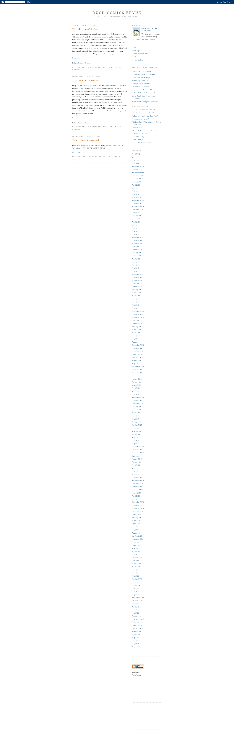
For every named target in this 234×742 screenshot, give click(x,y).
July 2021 (135, 530)
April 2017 (136, 412)
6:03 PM (114, 127)
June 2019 (135, 471)
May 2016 (135, 391)
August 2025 (136, 616)
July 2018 (135, 440)
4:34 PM (114, 156)
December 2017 (137, 428)
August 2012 (136, 271)
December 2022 (137, 560)
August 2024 (136, 594)
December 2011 (137, 246)
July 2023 (135, 576)
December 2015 (137, 376)
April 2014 (136, 332)
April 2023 (136, 567)
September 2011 (138, 237)
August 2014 (136, 342)
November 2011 (138, 243)
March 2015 (136, 360)
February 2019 (137, 462)
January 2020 (137, 486)
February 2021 (137, 517)
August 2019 (136, 474)
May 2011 (135, 225)
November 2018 (138, 453)
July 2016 (135, 394)
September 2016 (138, 397)
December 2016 (137, 403)
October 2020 (137, 505)
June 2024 (135, 588)
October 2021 (137, 536)
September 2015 (138, 366)
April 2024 (136, 585)
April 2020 (136, 496)
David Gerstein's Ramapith (141, 77)
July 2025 (135, 613)
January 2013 (137, 286)
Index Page (136, 50)
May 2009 (135, 157)
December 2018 (137, 456)
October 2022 (137, 557)
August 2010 (136, 197)
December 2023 (137, 582)
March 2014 (136, 329)
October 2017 (137, 425)
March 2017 (136, 409)
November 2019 (138, 480)
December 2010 (137, 209)
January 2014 (137, 323)
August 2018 (136, 443)
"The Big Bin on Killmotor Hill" (143, 109)
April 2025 (136, 607)
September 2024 (138, 597)
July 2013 (135, 305)
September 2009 (138, 166)
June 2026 (135, 640)
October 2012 (137, 277)
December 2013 (137, 320)
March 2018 (136, 431)
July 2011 (135, 231)
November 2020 (138, 508)
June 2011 (135, 228)
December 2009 (137, 175)
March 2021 (136, 520)
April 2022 (136, 551)
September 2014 (138, 345)
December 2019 (137, 483)
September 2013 (138, 311)
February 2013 (137, 289)
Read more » (77, 58)
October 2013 (137, 314)
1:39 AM (114, 67)
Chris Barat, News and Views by (143, 74)
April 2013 (136, 296)
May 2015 (135, 363)
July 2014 (135, 339)
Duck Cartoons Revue (140, 53)
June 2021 (135, 526)
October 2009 (137, 169)
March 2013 (136, 292)
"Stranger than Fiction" (140, 119)
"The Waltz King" (138, 136)
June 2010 (135, 191)
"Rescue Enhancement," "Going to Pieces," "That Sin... (144, 132)
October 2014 (137, 348)
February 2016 (137, 382)
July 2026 (135, 644)
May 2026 (135, 637)
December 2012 (137, 283)
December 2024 (137, 603)
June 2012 (135, 265)
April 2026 (136, 634)
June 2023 (135, 573)
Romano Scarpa (84, 63)
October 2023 (137, 579)
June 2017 (135, 416)
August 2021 (136, 533)
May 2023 (135, 570)
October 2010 (137, 203)
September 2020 (138, 502)
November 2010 (138, 206)
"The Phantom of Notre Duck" (143, 113)
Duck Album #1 (138, 139)
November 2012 (138, 280)
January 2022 (137, 545)
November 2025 (138, 619)
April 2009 (136, 154)
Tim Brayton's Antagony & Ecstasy (145, 101)
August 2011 (136, 234)
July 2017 (135, 419)
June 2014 (135, 336)
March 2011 (136, 219)
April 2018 (136, 434)
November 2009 (138, 172)
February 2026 (137, 628)
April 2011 (136, 222)
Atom (139, 675)
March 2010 (136, 182)
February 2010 (137, 178)
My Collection (137, 60)
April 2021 (136, 523)
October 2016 (137, 400)
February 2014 (137, 326)
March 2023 (136, 563)
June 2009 (135, 160)
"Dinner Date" (137, 127)
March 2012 (136, 255)
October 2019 (137, 477)
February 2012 (137, 252)
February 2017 (137, 406)
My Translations (138, 56)
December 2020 (137, 511)
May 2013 (135, 299)
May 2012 (135, 262)
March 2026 (136, 631)
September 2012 (138, 274)
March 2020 (136, 493)
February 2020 (137, 489)
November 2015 (138, 373)
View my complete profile (143, 40)
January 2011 (137, 212)
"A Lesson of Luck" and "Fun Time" (145, 116)
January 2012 (137, 249)
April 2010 (136, 185)
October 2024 (137, 600)
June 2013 (135, 302)
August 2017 (136, 422)
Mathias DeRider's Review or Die (144, 92)
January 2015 (137, 354)
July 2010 (135, 194)
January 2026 (137, 625)
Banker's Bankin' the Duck (141, 71)
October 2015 (137, 369)
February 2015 (137, 357)
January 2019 (137, 459)
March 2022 (136, 548)
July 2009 (135, 163)
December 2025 (137, 622)
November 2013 (138, 317)
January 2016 (137, 379)
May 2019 (135, 468)
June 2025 (135, 610)
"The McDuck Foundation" (142, 142)
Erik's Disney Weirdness (140, 86)
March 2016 (136, 385)
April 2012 (136, 259)
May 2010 (135, 188)
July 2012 (135, 268)
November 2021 (138, 539)
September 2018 (138, 446)
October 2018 (137, 449)
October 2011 (137, 240)
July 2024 (135, 591)
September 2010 (138, 200)
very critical (80, 88)
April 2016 (136, 388)
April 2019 (136, 465)
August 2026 (136, 646)
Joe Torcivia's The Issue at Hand (143, 90)
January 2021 (137, 514)
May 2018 (135, 437)
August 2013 (136, 308)
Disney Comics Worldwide (141, 83)
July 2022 (135, 554)
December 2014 (137, 351)
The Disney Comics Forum (141, 80)
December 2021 (137, 542)
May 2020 (135, 499)
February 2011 (137, 215)
